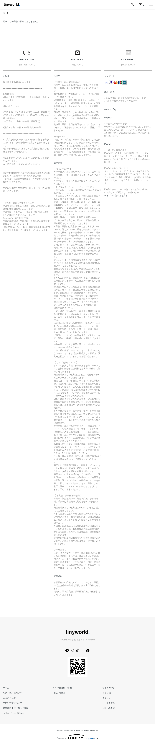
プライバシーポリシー (13, 713)
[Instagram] (72, 650)
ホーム (5, 12)
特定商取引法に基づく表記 (15, 708)
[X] (82, 650)
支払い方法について (12, 702)
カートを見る (108, 702)
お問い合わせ (108, 708)
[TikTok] (77, 650)
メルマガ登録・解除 (62, 687)
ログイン (106, 697)
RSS (55, 692)
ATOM (62, 692)
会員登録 (106, 692)
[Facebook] (88, 650)
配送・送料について (12, 692)
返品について (9, 697)
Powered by (62, 738)
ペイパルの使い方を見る (116, 195)
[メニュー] (150, 4)
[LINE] (67, 650)
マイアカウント (109, 687)
